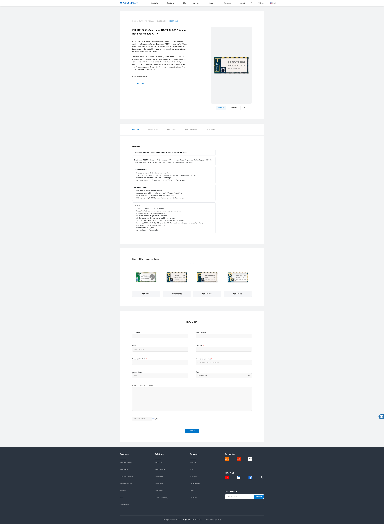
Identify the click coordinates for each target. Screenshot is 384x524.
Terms (207, 520)
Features (135, 129)
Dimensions (233, 108)
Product (221, 108)
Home (134, 21)
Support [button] (211, 3)
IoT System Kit (124, 505)
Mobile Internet (160, 470)
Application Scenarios (204, 359)
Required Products (139, 359)
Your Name (136, 332)
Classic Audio (162, 21)
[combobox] (224, 375)
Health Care (158, 463)
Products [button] (154, 3)
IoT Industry (158, 491)
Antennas (123, 491)
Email (134, 346)
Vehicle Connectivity (161, 498)
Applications (171, 129)
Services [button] (196, 3)
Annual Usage (137, 372)
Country (199, 372)
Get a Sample (211, 129)
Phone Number (201, 332)
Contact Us (193, 498)
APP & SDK (193, 463)
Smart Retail (159, 484)
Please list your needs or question (142, 385)
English (274, 3)
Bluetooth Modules (146, 21)
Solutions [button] (170, 3)
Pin (243, 108)
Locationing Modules (126, 477)
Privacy (212, 520)
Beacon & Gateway (126, 484)
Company (200, 346)
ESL (184, 3)
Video (192, 491)
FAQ (191, 470)
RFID (121, 498)
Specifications (153, 129)
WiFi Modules (124, 470)
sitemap (218, 520)
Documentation (191, 129)
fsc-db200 (140, 83)
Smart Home (159, 477)
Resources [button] (227, 3)
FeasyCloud (193, 477)
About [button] (242, 3)
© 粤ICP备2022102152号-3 (192, 520)
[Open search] (251, 3)
